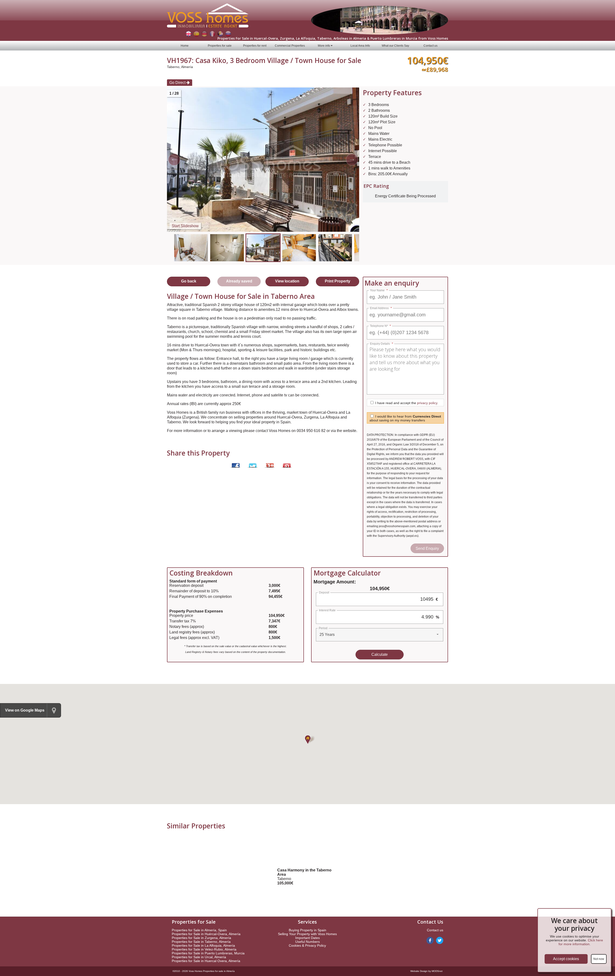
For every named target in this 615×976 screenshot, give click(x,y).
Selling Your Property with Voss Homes (307, 934)
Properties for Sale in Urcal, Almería (199, 957)
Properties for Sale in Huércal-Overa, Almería (206, 934)
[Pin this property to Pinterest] (286, 463)
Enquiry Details (381, 343)
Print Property (337, 281)
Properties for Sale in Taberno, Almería (201, 942)
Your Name (379, 290)
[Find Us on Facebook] (430, 940)
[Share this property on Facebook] (235, 463)
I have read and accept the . (406, 403)
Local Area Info (360, 45)
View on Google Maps (24, 710)
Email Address (381, 308)
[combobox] (379, 634)
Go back (188, 281)
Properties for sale (220, 45)
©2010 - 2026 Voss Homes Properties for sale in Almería (203, 971)
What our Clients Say (395, 45)
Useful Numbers (307, 942)
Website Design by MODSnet (426, 971)
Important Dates (307, 938)
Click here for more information (581, 942)
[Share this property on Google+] (269, 463)
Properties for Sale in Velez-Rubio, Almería (204, 949)
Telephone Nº (380, 326)
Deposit (324, 592)
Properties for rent (254, 45)
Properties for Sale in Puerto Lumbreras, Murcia (208, 953)
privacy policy (427, 403)
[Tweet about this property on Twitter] (252, 463)
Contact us (430, 45)
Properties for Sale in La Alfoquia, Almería (203, 945)
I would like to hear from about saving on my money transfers (405, 418)
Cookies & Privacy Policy (307, 945)
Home (185, 45)
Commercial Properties (290, 45)
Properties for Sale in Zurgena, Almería (201, 938)
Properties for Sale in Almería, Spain (199, 930)
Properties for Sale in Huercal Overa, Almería (206, 961)
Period (323, 628)
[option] (263, 247)
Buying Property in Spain (307, 930)
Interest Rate (327, 610)
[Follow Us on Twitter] (439, 940)
